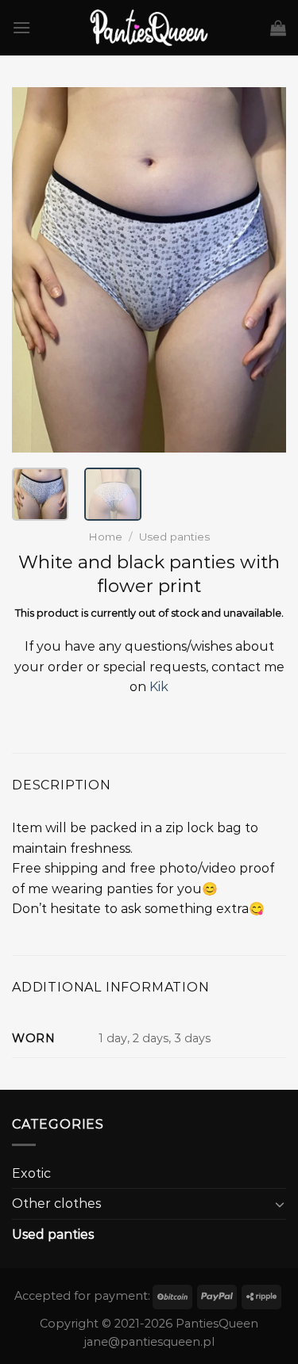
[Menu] (21, 27)
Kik (158, 686)
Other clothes (56, 1203)
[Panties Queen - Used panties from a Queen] (149, 28)
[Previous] (37, 269)
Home (105, 536)
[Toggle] (279, 1203)
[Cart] (278, 27)
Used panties (174, 536)
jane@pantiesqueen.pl (149, 1342)
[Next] (260, 269)
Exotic (31, 1173)
